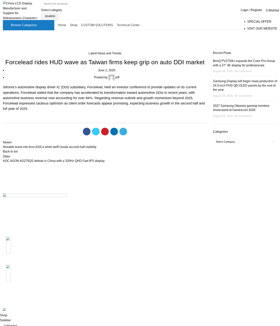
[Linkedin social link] (114, 131)
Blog (14, 49)
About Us (149, 203)
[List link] (35, 248)
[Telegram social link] (123, 131)
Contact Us (150, 210)
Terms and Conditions (204, 232)
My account (244, 203)
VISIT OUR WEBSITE (262, 28)
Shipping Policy (200, 203)
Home (6, 49)
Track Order (244, 224)
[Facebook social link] (86, 131)
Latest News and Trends (105, 53)
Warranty (196, 217)
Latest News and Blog (158, 224)
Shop (239, 210)
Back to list (10, 151)
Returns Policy (199, 210)
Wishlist (241, 232)
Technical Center (154, 217)
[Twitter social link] (96, 131)
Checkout (242, 217)
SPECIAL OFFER (259, 21)
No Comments (243, 71)
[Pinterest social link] (105, 131)
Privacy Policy (199, 224)
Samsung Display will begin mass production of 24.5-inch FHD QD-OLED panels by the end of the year (245, 85)
